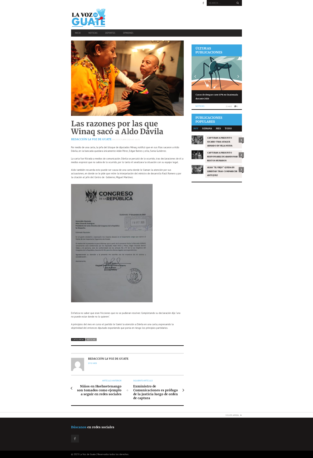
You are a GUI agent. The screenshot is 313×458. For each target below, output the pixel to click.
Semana (207, 128)
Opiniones (128, 33)
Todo (228, 128)
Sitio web (92, 363)
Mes (218, 128)
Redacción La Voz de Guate (91, 139)
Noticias (93, 33)
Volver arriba (232, 415)
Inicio (78, 33)
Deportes (110, 33)
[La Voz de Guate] (96, 17)
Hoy (196, 128)
